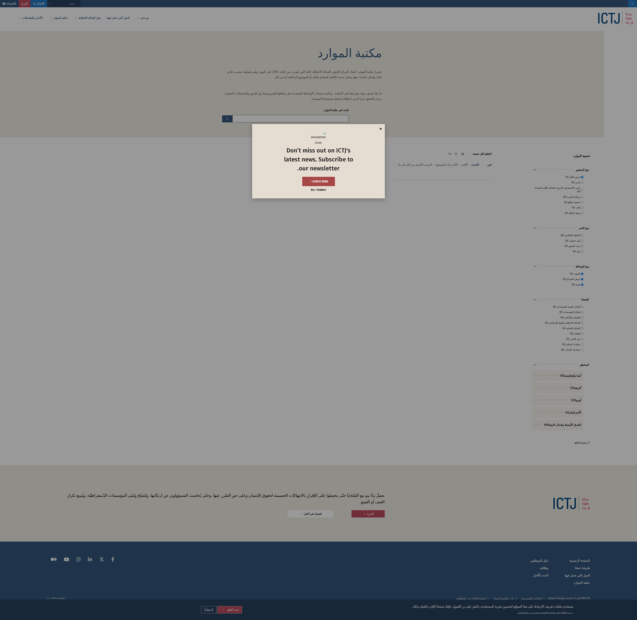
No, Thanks (318, 189)
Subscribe (320, 181)
